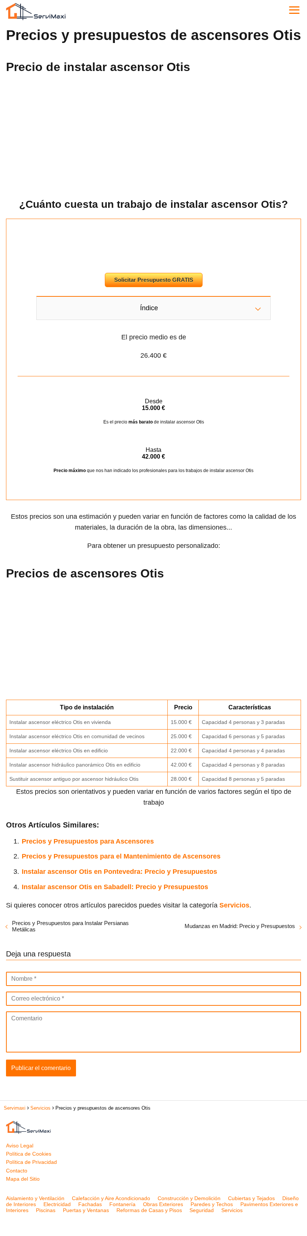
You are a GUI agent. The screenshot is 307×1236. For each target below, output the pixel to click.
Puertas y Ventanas (86, 1210)
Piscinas (45, 1210)
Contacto (16, 1171)
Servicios (232, 1210)
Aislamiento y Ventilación (35, 1198)
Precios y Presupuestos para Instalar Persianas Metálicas (70, 926)
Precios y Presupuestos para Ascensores (88, 841)
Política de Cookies (28, 1154)
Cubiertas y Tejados (251, 1198)
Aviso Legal (19, 1146)
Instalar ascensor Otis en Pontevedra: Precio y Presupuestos (119, 871)
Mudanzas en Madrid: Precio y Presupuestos (240, 926)
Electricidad (57, 1204)
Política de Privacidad (31, 1162)
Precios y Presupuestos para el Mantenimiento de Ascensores (121, 856)
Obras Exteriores (163, 1204)
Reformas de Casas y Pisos (149, 1210)
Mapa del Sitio (23, 1179)
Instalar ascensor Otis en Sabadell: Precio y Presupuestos (115, 887)
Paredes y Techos (212, 1204)
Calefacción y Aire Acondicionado (111, 1198)
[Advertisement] (153, 133)
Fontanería (122, 1204)
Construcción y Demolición (189, 1198)
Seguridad (201, 1210)
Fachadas (90, 1204)
